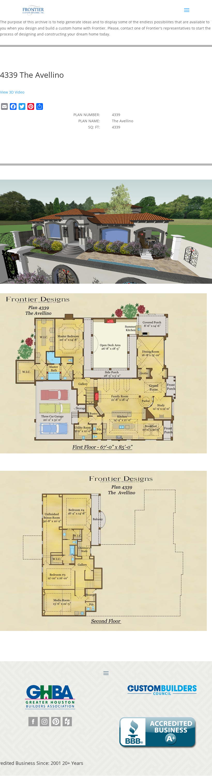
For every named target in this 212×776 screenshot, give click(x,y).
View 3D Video (12, 92)
